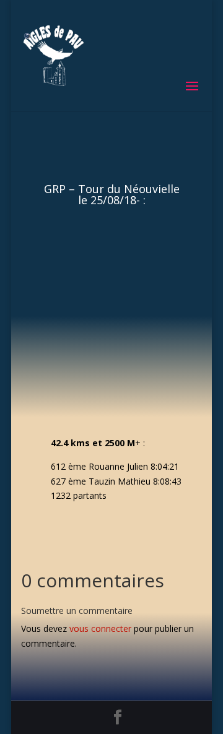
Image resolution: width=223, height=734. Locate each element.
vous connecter (100, 628)
